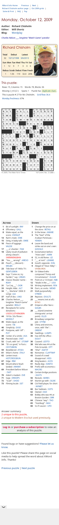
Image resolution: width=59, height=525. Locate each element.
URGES (22, 277)
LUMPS (48, 333)
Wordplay (17, 32)
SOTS (50, 389)
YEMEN (38, 240)
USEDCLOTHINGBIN (15, 313)
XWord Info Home (10, 5)
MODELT (10, 319)
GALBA (38, 307)
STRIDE (38, 293)
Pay (25, 11)
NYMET (39, 386)
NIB (56, 279)
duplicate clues (49, 90)
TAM (22, 249)
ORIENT (38, 330)
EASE (18, 327)
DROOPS (16, 378)
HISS (49, 358)
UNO (19, 296)
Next (34, 5)
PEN (55, 285)
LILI (14, 293)
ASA (25, 336)
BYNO (37, 302)
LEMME (50, 260)
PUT (8, 333)
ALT (20, 288)
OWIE (25, 240)
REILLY (18, 305)
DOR (20, 285)
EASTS (39, 375)
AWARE (50, 232)
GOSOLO (39, 249)
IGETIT (45, 350)
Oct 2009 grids (38, 8)
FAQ (19, 11)
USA (54, 282)
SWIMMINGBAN (13, 257)
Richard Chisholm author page (15, 8)
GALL (19, 229)
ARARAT (17, 366)
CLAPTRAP (50, 352)
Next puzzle (28, 468)
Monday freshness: (11, 98)
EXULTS (47, 296)
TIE (13, 324)
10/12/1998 (14, 58)
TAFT (9, 372)
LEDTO (46, 341)
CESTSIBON (11, 347)
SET (21, 383)
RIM (14, 361)
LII (51, 257)
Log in (6, 427)
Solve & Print (8, 11)
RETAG (48, 229)
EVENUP (16, 235)
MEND (53, 288)
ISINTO (49, 364)
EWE (20, 237)
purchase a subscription (29, 427)
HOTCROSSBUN (13, 358)
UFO (49, 406)
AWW (49, 254)
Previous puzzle (10, 468)
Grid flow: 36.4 (43, 94)
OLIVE (53, 380)
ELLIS (44, 316)
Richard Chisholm (16, 47)
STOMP (25, 341)
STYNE (43, 322)
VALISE (9, 246)
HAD (45, 392)
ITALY (22, 352)
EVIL (53, 263)
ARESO (25, 260)
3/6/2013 (25, 58)
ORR (52, 397)
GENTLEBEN (11, 271)
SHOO (16, 380)
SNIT (21, 338)
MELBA (9, 265)
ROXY (8, 282)
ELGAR (53, 277)
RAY (21, 226)
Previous (25, 5)
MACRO (38, 369)
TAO (51, 400)
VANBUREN (40, 268)
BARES (46, 378)
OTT (50, 347)
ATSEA (21, 350)
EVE (23, 375)
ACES (50, 361)
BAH (48, 403)
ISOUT (38, 338)
